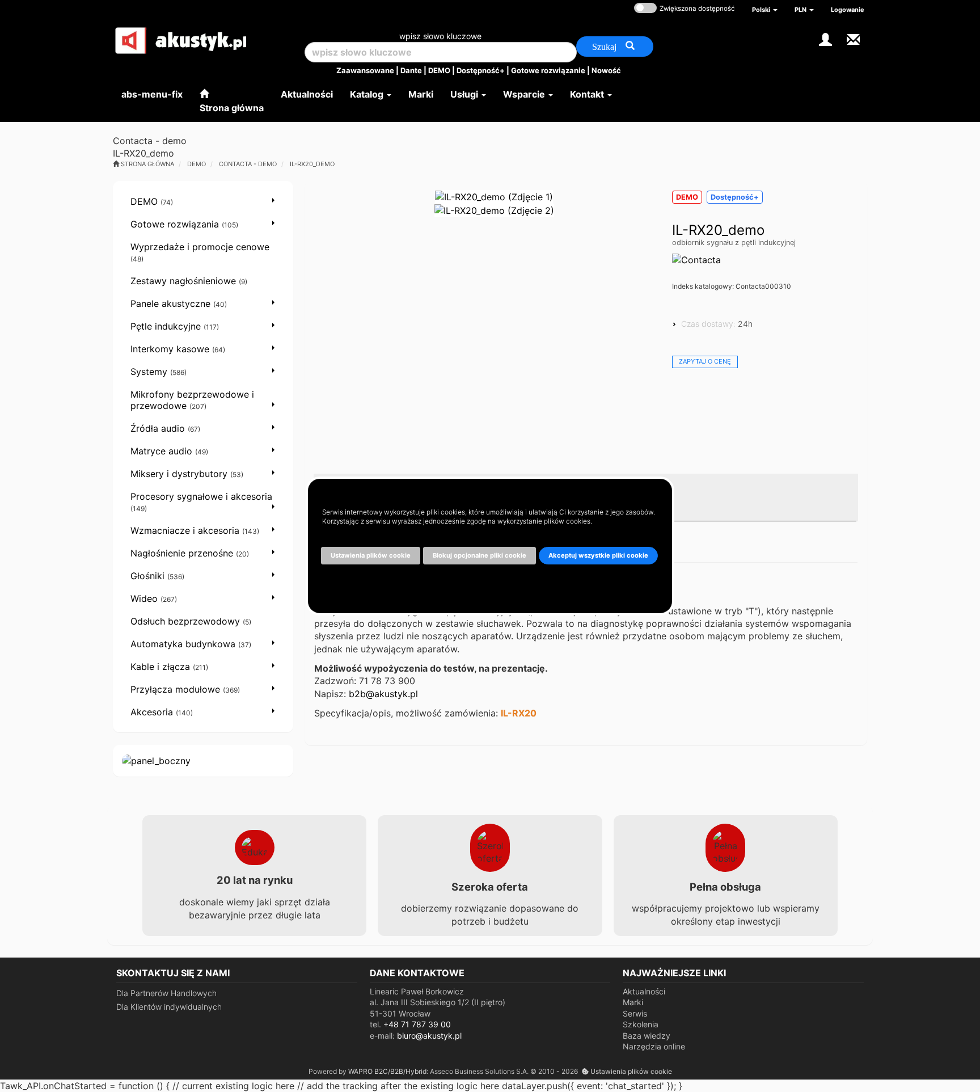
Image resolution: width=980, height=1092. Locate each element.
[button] (765, 9)
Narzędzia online (654, 1046)
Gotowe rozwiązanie (548, 70)
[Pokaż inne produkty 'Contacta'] (696, 260)
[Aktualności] (853, 38)
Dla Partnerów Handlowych (166, 993)
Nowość (606, 70)
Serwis (635, 1013)
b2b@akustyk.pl (383, 693)
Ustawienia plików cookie (630, 1071)
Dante (411, 70)
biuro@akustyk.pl (429, 1035)
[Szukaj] (614, 46)
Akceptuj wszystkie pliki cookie (598, 555)
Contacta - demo (248, 164)
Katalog (368, 94)
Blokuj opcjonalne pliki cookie (479, 555)
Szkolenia (640, 1024)
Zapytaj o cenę (705, 361)
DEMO (439, 70)
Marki (633, 1002)
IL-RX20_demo (312, 164)
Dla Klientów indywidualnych (169, 1006)
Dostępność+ (481, 70)
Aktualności (644, 991)
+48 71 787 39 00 (417, 1024)
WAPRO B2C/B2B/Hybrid (387, 1071)
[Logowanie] (825, 38)
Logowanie (847, 10)
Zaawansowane (365, 70)
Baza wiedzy (646, 1035)
